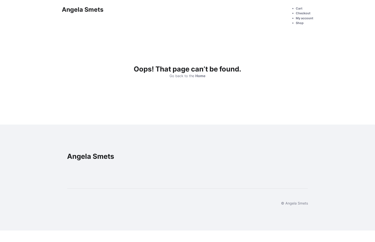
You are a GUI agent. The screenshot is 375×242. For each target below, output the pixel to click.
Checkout (303, 13)
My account (304, 18)
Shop (300, 23)
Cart (299, 8)
